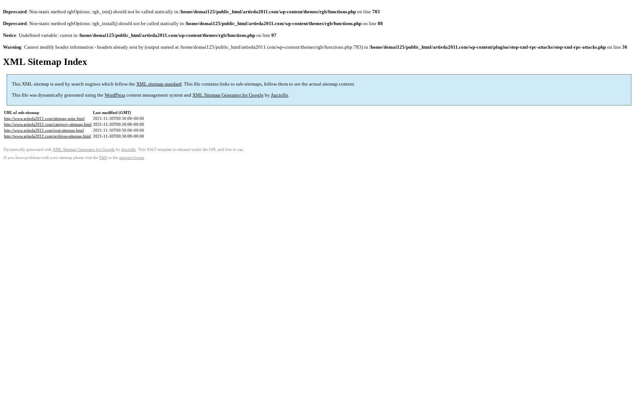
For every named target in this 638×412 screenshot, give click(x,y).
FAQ (103, 158)
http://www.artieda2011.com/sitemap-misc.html (44, 118)
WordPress (114, 95)
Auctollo (279, 95)
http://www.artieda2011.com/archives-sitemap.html (47, 136)
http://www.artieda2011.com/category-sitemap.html (48, 124)
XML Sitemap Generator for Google (228, 95)
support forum (131, 158)
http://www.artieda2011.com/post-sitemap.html (44, 130)
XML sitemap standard (159, 84)
